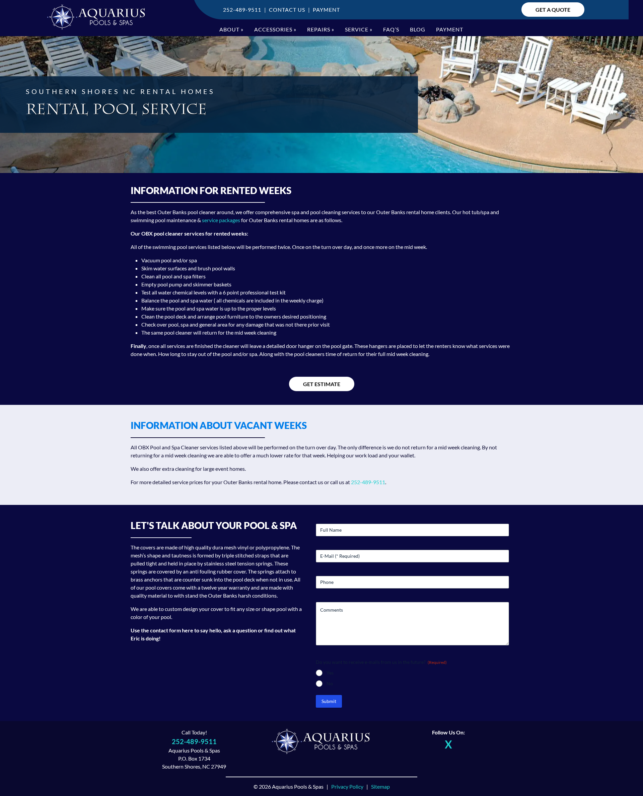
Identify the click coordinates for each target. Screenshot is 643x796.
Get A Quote (552, 9)
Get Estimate (321, 384)
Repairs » (320, 29)
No (330, 683)
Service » (358, 29)
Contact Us (287, 9)
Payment (326, 9)
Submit (329, 701)
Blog (417, 29)
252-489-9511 (242, 9)
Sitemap (380, 786)
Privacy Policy (347, 786)
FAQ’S (391, 29)
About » (231, 29)
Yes (330, 673)
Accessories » (275, 29)
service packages (221, 220)
